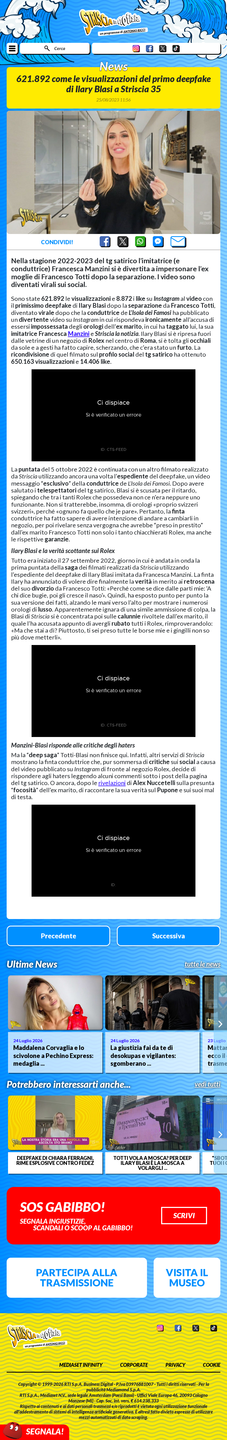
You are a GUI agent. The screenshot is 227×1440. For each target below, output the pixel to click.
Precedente (58, 936)
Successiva (168, 936)
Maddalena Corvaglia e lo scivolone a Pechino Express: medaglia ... (53, 1055)
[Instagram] (136, 48)
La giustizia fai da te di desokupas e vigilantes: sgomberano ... (143, 1055)
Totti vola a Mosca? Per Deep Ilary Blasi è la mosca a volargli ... (152, 1162)
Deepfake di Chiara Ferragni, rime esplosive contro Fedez (55, 1160)
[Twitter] (162, 48)
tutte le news (202, 964)
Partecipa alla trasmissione (76, 1277)
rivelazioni (112, 782)
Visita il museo (187, 1277)
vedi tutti (207, 1084)
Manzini (78, 333)
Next (220, 1024)
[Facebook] (149, 48)
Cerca (59, 48)
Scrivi (184, 1215)
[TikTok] (176, 48)
